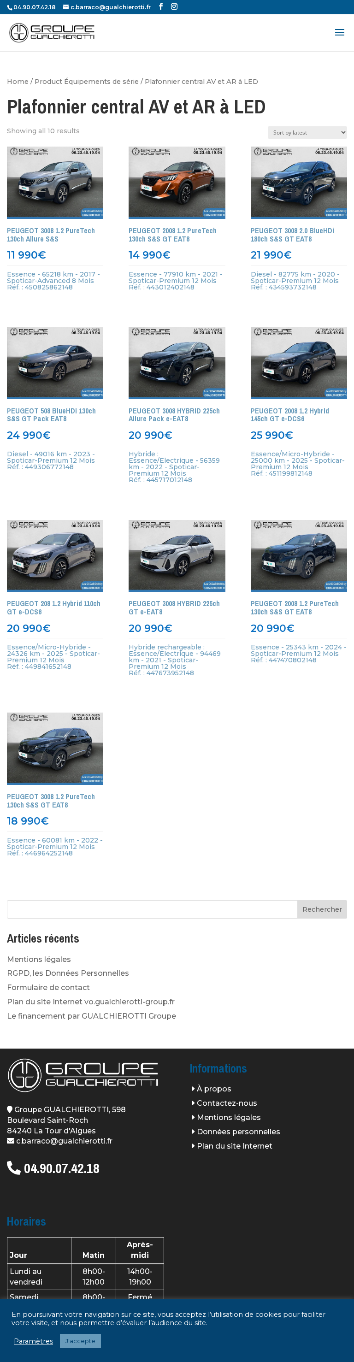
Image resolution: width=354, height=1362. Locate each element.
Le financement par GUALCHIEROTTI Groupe (91, 1016)
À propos (214, 1089)
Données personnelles (238, 1131)
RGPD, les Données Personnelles (68, 973)
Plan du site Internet (234, 1146)
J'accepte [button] (80, 1342)
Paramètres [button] (33, 1342)
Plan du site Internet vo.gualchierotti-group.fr (91, 1001)
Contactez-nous (227, 1103)
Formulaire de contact (48, 987)
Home (18, 81)
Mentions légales (39, 959)
